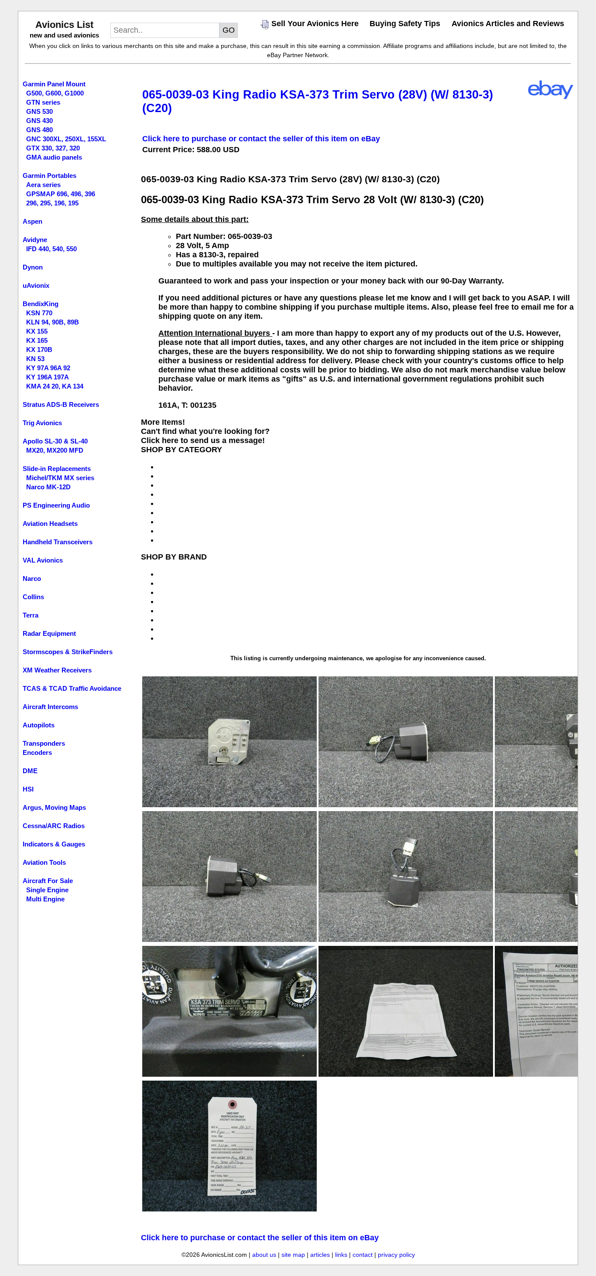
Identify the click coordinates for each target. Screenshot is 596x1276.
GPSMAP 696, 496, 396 (60, 194)
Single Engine (47, 890)
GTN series (43, 102)
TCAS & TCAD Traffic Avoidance (72, 688)
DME (30, 770)
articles (320, 1254)
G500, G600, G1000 (55, 93)
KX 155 (37, 331)
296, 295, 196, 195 (52, 203)
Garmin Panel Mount (54, 84)
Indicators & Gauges (54, 844)
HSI (28, 789)
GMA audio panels (54, 157)
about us (264, 1254)
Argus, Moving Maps (54, 807)
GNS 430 (39, 120)
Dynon (33, 267)
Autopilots (39, 725)
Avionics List (64, 24)
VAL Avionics (43, 560)
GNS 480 (39, 129)
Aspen (32, 221)
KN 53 (35, 358)
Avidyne (35, 239)
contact (363, 1254)
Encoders (37, 752)
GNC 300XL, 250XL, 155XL (66, 139)
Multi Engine (45, 899)
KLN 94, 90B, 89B (52, 322)
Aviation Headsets (50, 523)
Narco (32, 578)
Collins (33, 596)
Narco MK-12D (48, 487)
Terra (30, 615)
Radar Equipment (49, 633)
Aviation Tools (44, 862)
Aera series (43, 184)
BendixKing (40, 303)
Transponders (44, 743)
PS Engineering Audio (56, 505)
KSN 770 (39, 313)
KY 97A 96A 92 (48, 368)
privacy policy (396, 1254)
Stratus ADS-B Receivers (61, 404)
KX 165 (37, 340)
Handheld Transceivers (57, 542)
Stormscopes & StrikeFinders (68, 651)
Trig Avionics (42, 422)
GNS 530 (39, 111)
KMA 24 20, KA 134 (54, 386)
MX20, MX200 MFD (54, 450)
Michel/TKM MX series (60, 477)
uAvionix (36, 285)
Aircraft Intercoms (50, 706)
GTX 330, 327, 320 (53, 148)
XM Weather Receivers (57, 670)
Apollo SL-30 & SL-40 (55, 441)
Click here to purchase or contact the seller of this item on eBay (261, 138)
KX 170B (39, 349)
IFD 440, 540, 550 (51, 248)
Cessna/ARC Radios (54, 825)
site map (293, 1254)
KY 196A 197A (47, 377)
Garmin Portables (49, 175)
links (341, 1254)
